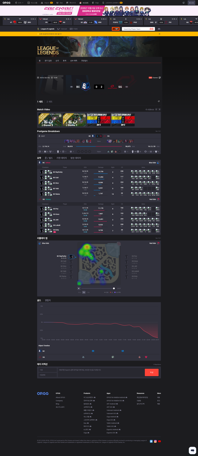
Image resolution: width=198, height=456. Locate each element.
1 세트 (40, 101)
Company (59, 400)
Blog (57, 404)
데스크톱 (86, 417)
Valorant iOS (111, 413)
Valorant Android (113, 410)
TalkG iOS (110, 426)
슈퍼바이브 (87, 413)
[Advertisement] (99, 69)
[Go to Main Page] (6, 3)
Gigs (85, 433)
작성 (151, 372)
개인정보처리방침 (142, 397)
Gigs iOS (110, 420)
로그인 (191, 3)
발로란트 (86, 404)
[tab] (40, 157)
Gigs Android (111, 417)
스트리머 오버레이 (89, 420)
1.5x (88, 292)
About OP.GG (60, 397)
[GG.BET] (116, 29)
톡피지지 (86, 426)
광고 (158, 400)
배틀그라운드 (88, 410)
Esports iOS (111, 433)
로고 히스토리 (60, 407)
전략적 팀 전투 (88, 400)
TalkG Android (112, 423)
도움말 (139, 400)
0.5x (79, 292)
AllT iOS (110, 407)
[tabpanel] (99, 197)
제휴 (158, 397)
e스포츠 (86, 429)
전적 (19, 3)
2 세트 (49, 101)
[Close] (155, 10)
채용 (158, 404)
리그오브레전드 (88, 397)
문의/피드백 (140, 404)
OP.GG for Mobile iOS (114, 400)
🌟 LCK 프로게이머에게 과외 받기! (49, 34)
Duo (85, 423)
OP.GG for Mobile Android (116, 397)
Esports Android (112, 429)
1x (84, 292)
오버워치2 (87, 407)
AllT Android (111, 404)
